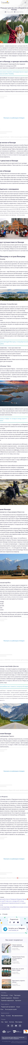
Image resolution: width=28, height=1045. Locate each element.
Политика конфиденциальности (19, 1042)
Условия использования (20, 1041)
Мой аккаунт (4, 995)
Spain (6, 1021)
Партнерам (17, 995)
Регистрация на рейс (11, 1009)
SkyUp (2, 1015)
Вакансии (16, 997)
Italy (2, 1021)
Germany (11, 1021)
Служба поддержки (6, 997)
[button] (25, 1032)
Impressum (18, 1000)
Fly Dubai (8, 1015)
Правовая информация (7, 1000)
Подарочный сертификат (8, 1006)
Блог (2, 1009)
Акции (18, 1006)
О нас (11, 995)
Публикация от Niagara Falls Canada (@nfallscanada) (14, 790)
